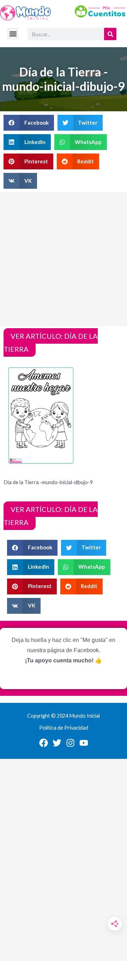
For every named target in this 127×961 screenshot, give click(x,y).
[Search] (110, 34)
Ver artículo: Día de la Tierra (51, 342)
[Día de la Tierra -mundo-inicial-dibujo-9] (41, 415)
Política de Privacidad (63, 728)
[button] (13, 33)
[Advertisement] (63, 259)
